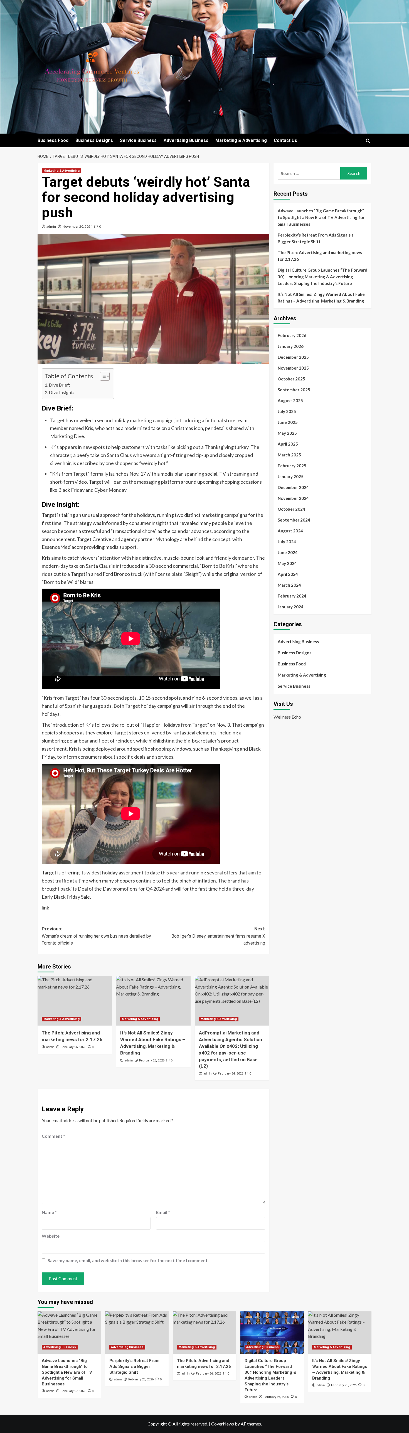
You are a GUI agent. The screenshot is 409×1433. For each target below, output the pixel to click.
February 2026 (292, 335)
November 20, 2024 (77, 226)
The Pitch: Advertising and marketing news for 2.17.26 (320, 256)
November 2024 (293, 498)
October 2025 (291, 378)
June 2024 (288, 552)
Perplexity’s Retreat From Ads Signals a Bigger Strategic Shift (316, 238)
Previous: (96, 936)
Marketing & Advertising (241, 140)
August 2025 (290, 400)
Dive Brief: (59, 384)
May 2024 (287, 563)
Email (163, 1212)
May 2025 (287, 433)
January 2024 (291, 606)
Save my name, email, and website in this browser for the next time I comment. (128, 1260)
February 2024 (292, 595)
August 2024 (290, 530)
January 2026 (291, 346)
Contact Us (285, 140)
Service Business (138, 140)
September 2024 (294, 519)
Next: (218, 936)
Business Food (53, 140)
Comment (53, 1136)
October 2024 (291, 509)
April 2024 (288, 574)
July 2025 (287, 411)
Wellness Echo (287, 716)
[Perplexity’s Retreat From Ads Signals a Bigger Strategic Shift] (137, 1332)
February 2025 (292, 465)
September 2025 (294, 389)
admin (51, 226)
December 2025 (293, 357)
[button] (367, 141)
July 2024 (287, 541)
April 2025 (288, 443)
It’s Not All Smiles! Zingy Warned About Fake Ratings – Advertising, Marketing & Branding (321, 297)
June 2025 (288, 422)
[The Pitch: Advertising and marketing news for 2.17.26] (75, 1001)
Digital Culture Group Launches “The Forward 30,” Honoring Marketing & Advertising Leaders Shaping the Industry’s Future (322, 276)
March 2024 (289, 585)
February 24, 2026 (230, 1073)
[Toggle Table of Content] (102, 376)
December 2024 (293, 487)
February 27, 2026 (73, 1391)
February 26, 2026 (73, 1047)
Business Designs (94, 140)
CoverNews (222, 1423)
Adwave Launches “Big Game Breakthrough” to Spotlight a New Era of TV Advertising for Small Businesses (321, 217)
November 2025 (293, 367)
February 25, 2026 (151, 1060)
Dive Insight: (61, 392)
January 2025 (291, 476)
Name (49, 1212)
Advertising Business (186, 140)
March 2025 (289, 454)
